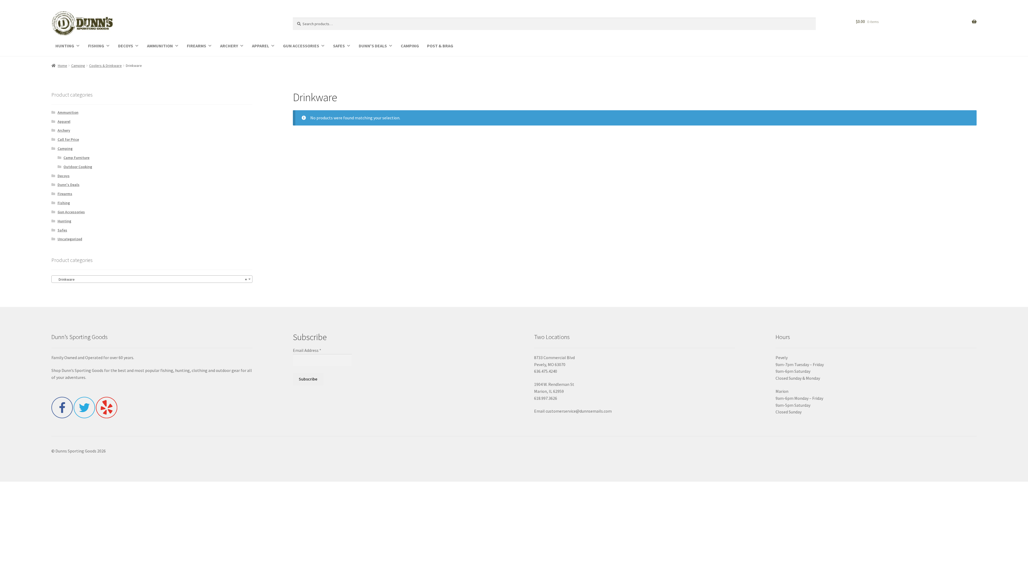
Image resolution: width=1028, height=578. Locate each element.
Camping (78, 65)
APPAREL (260, 45)
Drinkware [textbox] (150, 279)
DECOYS (125, 45)
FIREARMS (196, 45)
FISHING (96, 45)
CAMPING (410, 45)
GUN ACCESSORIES (301, 45)
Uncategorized (70, 239)
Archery (64, 130)
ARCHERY (229, 45)
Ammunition (68, 112)
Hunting (64, 221)
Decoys (64, 175)
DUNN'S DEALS (373, 45)
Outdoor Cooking (77, 166)
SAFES (339, 45)
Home (62, 65)
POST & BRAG (440, 45)
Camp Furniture (76, 157)
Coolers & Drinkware (105, 65)
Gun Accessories (71, 212)
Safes (62, 230)
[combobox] (151, 279)
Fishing (64, 202)
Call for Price (68, 139)
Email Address (307, 350)
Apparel (64, 121)
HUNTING (64, 45)
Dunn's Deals (69, 184)
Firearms (65, 193)
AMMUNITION (160, 45)
